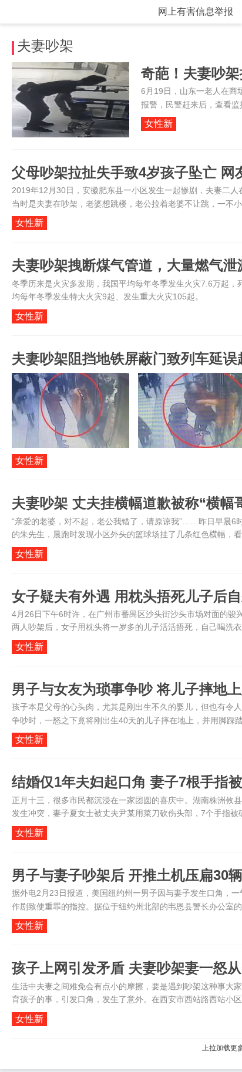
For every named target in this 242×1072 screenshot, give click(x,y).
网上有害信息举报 (195, 11)
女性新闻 (158, 125)
